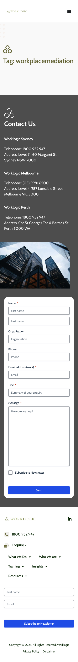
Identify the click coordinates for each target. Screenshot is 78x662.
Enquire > (19, 545)
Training (14, 566)
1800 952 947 (23, 534)
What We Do (17, 557)
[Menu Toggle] (69, 11)
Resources (15, 576)
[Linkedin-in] (70, 519)
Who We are (48, 557)
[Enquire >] (6, 545)
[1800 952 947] (6, 534)
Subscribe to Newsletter (29, 472)
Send (39, 490)
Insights (37, 566)
